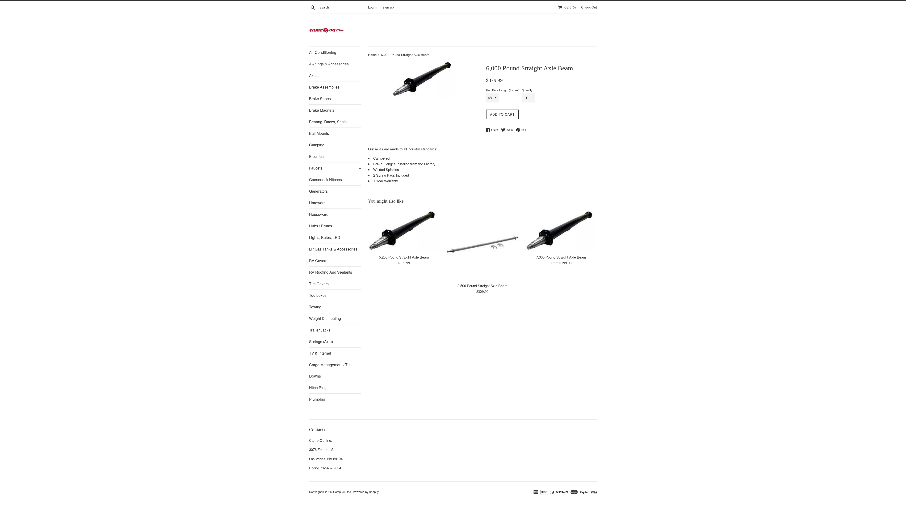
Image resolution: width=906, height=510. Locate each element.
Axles (335, 75)
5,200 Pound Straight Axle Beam (404, 257)
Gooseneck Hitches (335, 179)
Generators (318, 191)
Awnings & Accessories (329, 64)
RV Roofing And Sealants (330, 272)
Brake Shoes (320, 98)
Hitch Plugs (318, 387)
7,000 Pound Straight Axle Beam (561, 257)
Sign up (388, 7)
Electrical (335, 156)
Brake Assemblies (324, 87)
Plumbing (317, 399)
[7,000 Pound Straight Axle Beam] (561, 230)
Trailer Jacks (319, 330)
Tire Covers (319, 283)
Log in (372, 7)
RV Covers (318, 260)
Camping (316, 145)
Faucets (335, 168)
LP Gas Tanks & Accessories (333, 249)
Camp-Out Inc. (342, 492)
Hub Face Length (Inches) (502, 90)
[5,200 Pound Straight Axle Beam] (404, 230)
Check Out (589, 7)
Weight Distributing (325, 318)
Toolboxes (318, 295)
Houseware (318, 214)
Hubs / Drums (320, 226)
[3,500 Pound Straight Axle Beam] (482, 244)
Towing (315, 307)
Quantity (527, 90)
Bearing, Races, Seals (328, 121)
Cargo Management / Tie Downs (330, 370)
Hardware (317, 202)
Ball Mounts (319, 133)
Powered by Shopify (366, 492)
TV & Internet (320, 353)
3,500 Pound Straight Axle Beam (482, 285)
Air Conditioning (322, 52)
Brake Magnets (321, 110)
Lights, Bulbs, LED (324, 237)
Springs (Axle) (321, 341)
